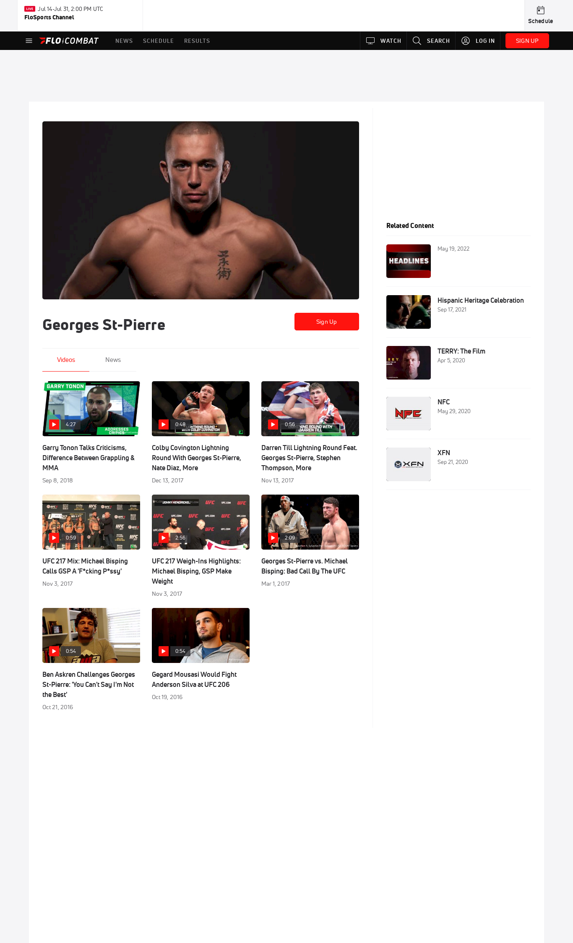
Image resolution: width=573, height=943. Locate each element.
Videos (66, 360)
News (113, 360)
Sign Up (326, 321)
